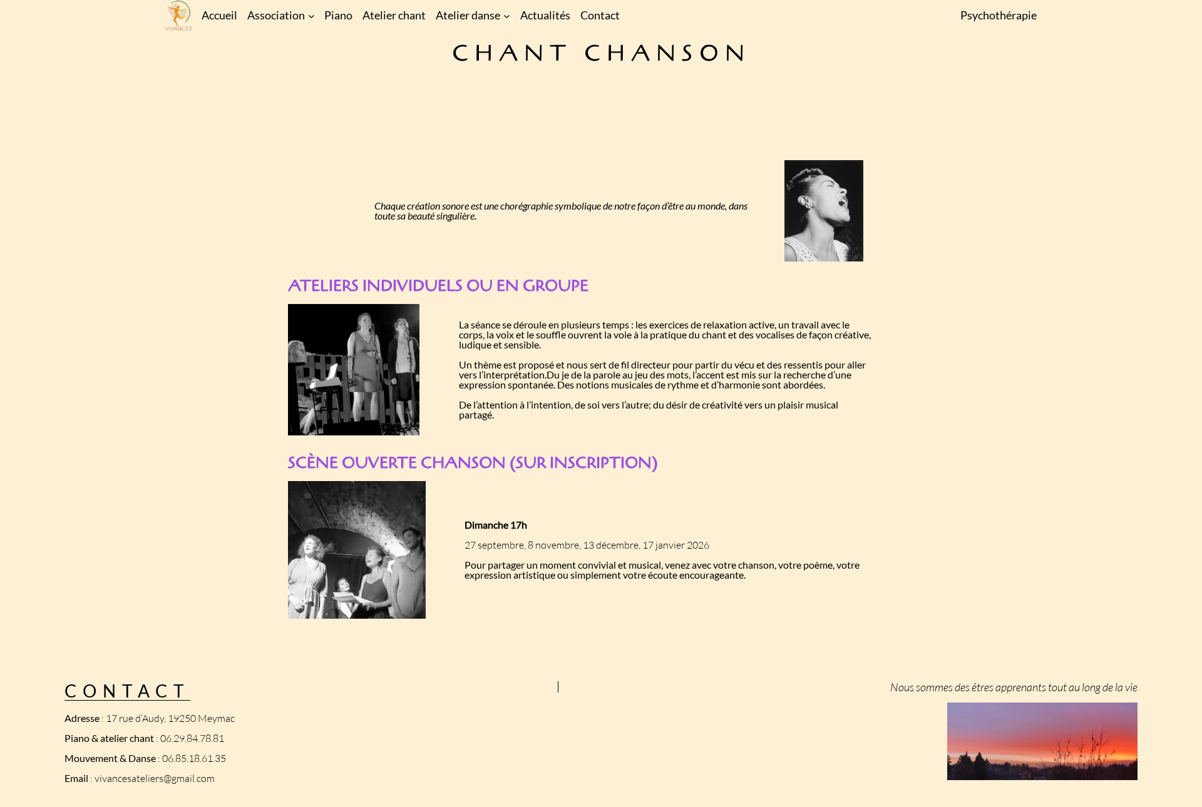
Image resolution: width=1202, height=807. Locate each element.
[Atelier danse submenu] (506, 15)
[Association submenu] (311, 15)
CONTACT (127, 690)
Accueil (219, 15)
